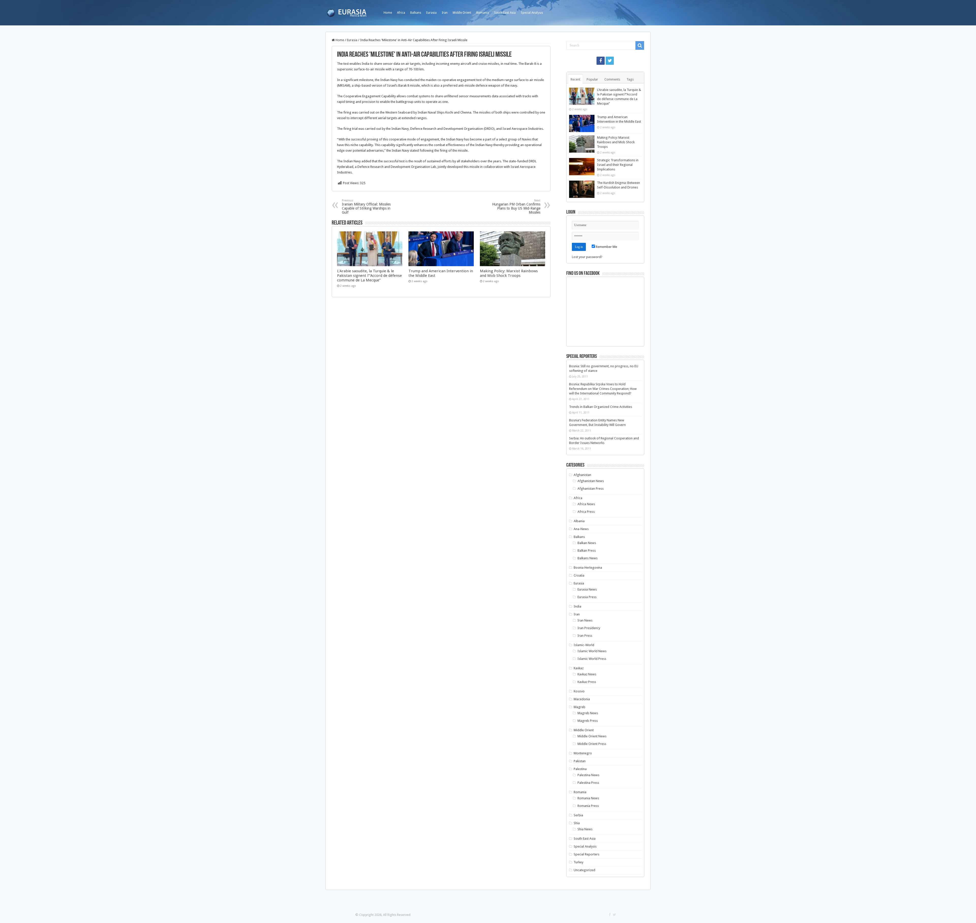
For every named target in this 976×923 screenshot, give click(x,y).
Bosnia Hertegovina (588, 567)
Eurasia (431, 12)
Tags (630, 79)
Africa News (586, 504)
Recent (575, 79)
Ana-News (581, 529)
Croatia (579, 575)
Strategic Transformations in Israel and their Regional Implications (617, 164)
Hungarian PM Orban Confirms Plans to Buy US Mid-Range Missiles (516, 206)
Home (388, 12)
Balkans (415, 12)
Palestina (580, 769)
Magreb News (587, 713)
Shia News (584, 829)
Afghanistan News (590, 481)
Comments (612, 79)
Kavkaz (579, 668)
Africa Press (586, 512)
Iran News (584, 620)
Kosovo (579, 691)
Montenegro (583, 753)
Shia (577, 823)
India (577, 606)
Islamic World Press (591, 659)
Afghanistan (582, 475)
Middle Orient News (591, 736)
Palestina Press (588, 783)
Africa (401, 12)
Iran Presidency (588, 628)
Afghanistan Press (590, 488)
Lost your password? (587, 257)
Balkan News (586, 543)
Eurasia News (587, 589)
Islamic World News (591, 651)
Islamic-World (584, 645)
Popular (592, 79)
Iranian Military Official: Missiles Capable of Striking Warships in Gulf (366, 206)
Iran (445, 12)
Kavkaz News (586, 674)
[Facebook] (601, 61)
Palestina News (588, 775)
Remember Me (606, 247)
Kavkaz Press (586, 682)
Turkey (578, 862)
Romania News (588, 798)
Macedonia (582, 699)
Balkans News (587, 558)
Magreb (579, 707)
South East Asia (505, 12)
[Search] (639, 45)
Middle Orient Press (591, 744)
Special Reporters (586, 854)
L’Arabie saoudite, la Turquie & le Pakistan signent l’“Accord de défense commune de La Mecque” (369, 275)
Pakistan (580, 761)
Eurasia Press (587, 597)
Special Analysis (532, 12)
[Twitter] (610, 61)
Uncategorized (584, 870)
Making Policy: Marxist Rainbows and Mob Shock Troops (509, 273)
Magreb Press (587, 721)
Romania (482, 12)
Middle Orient (462, 12)
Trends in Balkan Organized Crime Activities (600, 407)
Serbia (578, 815)
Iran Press (584, 636)
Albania (579, 521)
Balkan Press (586, 550)
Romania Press (588, 806)
